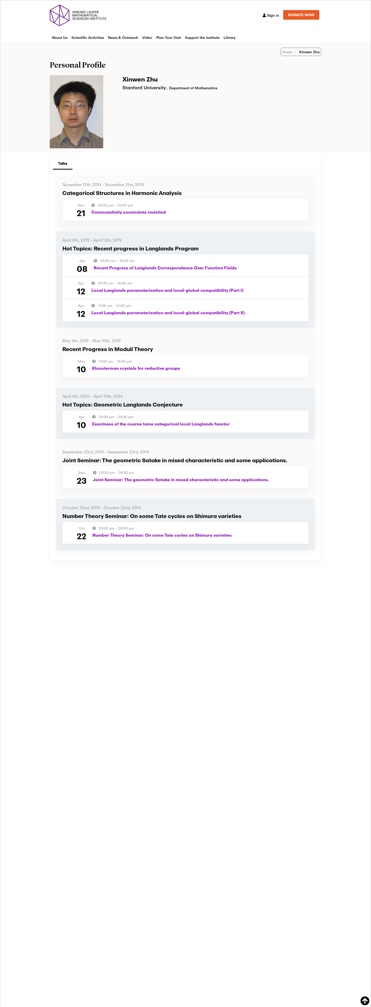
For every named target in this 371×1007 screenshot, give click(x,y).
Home (287, 51)
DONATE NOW (301, 14)
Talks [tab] (62, 163)
